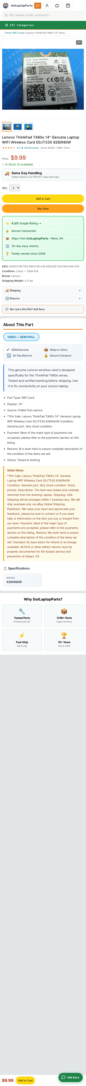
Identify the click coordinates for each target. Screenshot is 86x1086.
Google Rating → (26, 223)
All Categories (22, 25)
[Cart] (68, 6)
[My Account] (47, 5)
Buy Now (43, 208)
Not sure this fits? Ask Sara (27, 309)
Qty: (5, 187)
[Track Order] (57, 5)
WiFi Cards (19, 32)
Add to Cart (43, 198)
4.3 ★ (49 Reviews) (28, 147)
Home (8, 32)
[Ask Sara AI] (37, 6)
